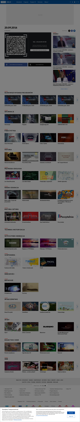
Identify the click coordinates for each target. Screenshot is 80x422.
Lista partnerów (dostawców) (42, 415)
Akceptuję (71, 412)
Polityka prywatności (18, 419)
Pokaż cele (71, 416)
